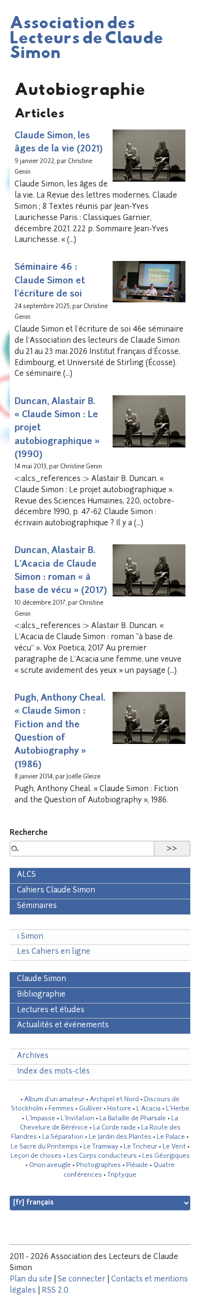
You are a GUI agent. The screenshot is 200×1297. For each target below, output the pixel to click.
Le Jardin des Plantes (120, 1137)
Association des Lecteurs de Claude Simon (86, 36)
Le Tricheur (140, 1147)
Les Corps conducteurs (102, 1156)
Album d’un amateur (54, 1099)
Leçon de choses (36, 1156)
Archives (33, 1056)
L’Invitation (77, 1118)
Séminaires (37, 906)
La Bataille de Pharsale (133, 1118)
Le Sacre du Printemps (44, 1147)
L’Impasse (40, 1118)
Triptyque (121, 1175)
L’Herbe (177, 1109)
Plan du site (31, 1279)
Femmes (61, 1109)
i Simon (30, 937)
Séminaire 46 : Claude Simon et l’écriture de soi (50, 281)
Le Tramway (100, 1147)
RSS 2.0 (55, 1291)
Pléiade (137, 1165)
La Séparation (62, 1137)
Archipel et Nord (114, 1099)
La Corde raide (114, 1128)
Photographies (98, 1165)
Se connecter (81, 1279)
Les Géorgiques (166, 1156)
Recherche (29, 833)
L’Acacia (148, 1109)
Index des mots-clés (53, 1071)
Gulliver (90, 1109)
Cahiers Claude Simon (56, 890)
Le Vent (174, 1147)
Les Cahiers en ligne (53, 952)
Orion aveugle (50, 1165)
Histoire (119, 1109)
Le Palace (171, 1137)
